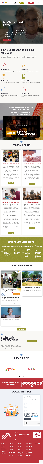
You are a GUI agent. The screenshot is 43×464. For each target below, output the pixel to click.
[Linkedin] (32, 383)
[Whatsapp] (41, 383)
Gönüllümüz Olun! (5, 80)
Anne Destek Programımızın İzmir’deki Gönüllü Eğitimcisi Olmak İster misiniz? (10, 298)
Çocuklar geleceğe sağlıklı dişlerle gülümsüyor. (10, 319)
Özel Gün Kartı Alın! (26, 80)
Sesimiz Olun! (25, 69)
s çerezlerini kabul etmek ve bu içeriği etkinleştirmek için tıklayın (21, 126)
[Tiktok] (32, 386)
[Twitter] (26, 383)
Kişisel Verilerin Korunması (32, 460)
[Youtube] (29, 383)
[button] (15, 2)
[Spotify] (38, 383)
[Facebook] (23, 383)
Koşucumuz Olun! (26, 93)
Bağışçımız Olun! (5, 69)
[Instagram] (35, 383)
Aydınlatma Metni (35, 416)
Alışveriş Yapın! (4, 93)
